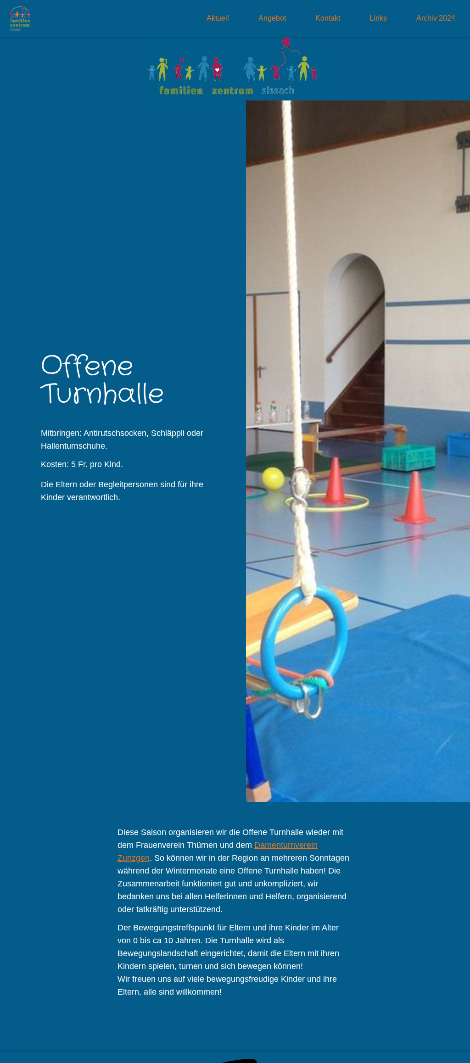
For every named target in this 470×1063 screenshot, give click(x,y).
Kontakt (327, 18)
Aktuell (218, 18)
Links (378, 18)
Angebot (272, 18)
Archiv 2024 (435, 18)
